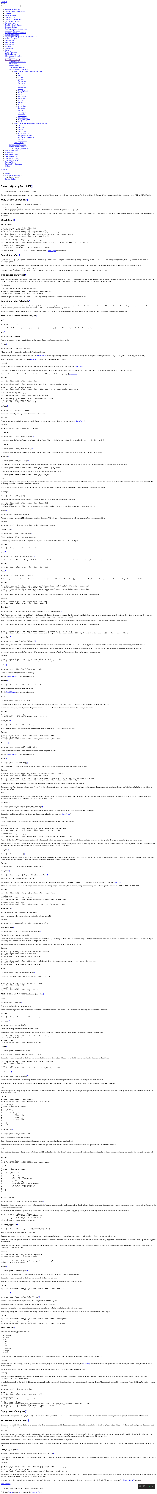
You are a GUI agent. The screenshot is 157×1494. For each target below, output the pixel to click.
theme (20, 1492)
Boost (7, 50)
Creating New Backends (13, 164)
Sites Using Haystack (12, 31)
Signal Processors (11, 52)
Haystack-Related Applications (15, 33)
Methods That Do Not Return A (31, 123)
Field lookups (41, 356)
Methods (18, 69)
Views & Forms (10, 15)
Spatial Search (10, 58)
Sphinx (10, 1492)
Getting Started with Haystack (15, 11)
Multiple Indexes (10, 54)
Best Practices (10, 42)
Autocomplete (10, 48)
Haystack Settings (11, 27)
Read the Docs (36, 1492)
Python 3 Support (11, 38)
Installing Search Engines (13, 25)
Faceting (8, 46)
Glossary (8, 13)
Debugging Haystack (12, 35)
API (12, 60)
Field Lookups (18, 143)
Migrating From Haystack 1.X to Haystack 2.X (21, 37)
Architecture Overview (13, 21)
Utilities (7, 166)
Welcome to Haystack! (12, 10)
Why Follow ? (17, 62)
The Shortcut (17, 67)
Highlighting (9, 44)
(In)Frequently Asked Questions (16, 29)
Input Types (9, 152)
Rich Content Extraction (13, 56)
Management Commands (13, 19)
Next (3, 1484)
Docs (7, 173)
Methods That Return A (28, 71)
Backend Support (11, 23)
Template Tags (10, 17)
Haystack (4, 2)
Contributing (9, 40)
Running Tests (10, 162)
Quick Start (13, 64)
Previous (7, 1484)
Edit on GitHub (10, 179)
